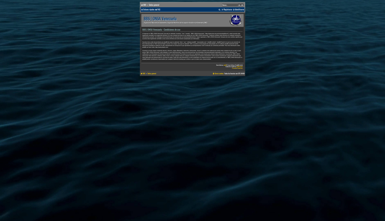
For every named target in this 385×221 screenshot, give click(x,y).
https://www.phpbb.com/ (161, 47)
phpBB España (240, 66)
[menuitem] (157, 9)
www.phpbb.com (213, 44)
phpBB (225, 65)
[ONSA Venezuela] (231, 20)
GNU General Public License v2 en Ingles (166, 44)
